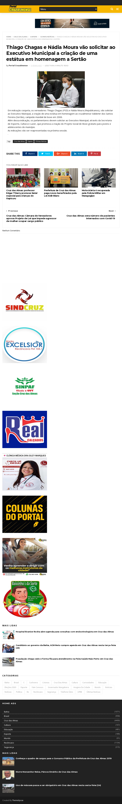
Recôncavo (38, 692)
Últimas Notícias (47, 37)
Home (8, 37)
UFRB (80, 692)
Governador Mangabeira (58, 687)
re (28, 692)
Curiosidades (88, 682)
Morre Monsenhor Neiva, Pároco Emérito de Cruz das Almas (47, 772)
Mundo (98, 687)
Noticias (108, 687)
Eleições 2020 (10, 687)
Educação (102, 682)
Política (19, 692)
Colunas (45, 682)
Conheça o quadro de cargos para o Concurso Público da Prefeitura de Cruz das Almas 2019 (63, 758)
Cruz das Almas (20, 37)
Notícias (8, 692)
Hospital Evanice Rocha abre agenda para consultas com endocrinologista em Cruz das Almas (65, 631)
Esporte (33, 37)
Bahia (7, 682)
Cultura (75, 682)
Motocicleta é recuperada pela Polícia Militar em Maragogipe (96, 193)
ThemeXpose (17, 800)
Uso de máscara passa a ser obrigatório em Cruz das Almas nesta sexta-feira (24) (58, 785)
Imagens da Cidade (81, 687)
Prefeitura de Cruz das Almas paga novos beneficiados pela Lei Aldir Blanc (60, 193)
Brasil (16, 682)
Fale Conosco (37, 687)
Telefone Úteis (67, 692)
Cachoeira (33, 682)
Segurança (51, 692)
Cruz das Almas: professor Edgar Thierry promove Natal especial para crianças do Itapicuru (21, 194)
